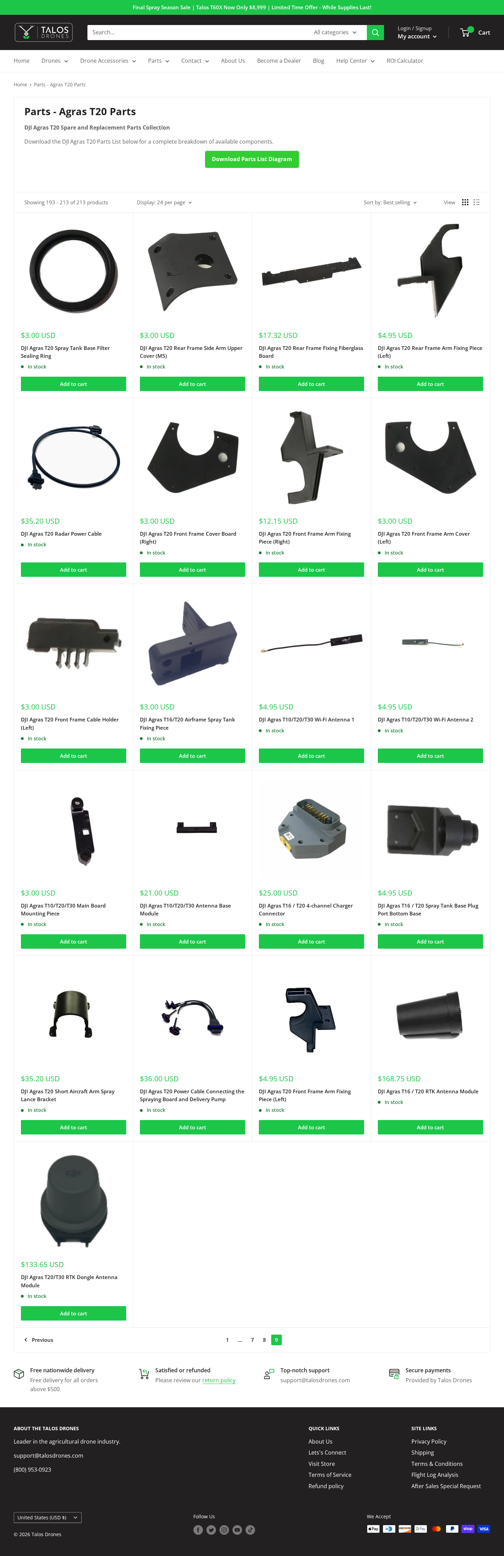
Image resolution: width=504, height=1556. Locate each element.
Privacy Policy (428, 1441)
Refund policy (326, 1486)
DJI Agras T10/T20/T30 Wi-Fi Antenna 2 (425, 719)
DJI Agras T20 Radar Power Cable (61, 533)
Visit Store (322, 1464)
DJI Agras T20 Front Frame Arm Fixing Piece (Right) (305, 537)
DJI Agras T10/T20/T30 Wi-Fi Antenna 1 (307, 719)
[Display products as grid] (465, 202)
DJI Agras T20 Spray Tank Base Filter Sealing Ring (65, 351)
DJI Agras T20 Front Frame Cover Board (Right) (188, 537)
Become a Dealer (279, 60)
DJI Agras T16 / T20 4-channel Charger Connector (306, 909)
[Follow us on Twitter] (211, 1529)
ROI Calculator (405, 60)
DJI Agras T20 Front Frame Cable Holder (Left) (70, 723)
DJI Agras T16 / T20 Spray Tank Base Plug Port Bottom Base (428, 909)
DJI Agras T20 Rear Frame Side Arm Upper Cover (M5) (191, 351)
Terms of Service (330, 1475)
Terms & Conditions (437, 1464)
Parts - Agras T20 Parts (60, 84)
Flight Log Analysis (434, 1475)
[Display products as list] (476, 202)
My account (414, 36)
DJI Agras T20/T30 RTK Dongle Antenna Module (69, 1281)
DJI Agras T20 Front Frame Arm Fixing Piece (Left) (305, 1095)
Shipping (422, 1452)
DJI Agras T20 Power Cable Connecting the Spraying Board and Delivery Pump (192, 1095)
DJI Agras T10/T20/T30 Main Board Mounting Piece (63, 909)
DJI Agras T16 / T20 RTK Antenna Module (428, 1091)
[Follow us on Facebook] (198, 1529)
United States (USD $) (41, 1517)
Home (21, 60)
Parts (155, 60)
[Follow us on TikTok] (250, 1529)
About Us (233, 60)
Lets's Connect (327, 1452)
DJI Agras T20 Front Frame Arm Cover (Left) (424, 537)
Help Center (351, 60)
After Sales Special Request (446, 1486)
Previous (42, 1339)
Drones (51, 60)
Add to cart (73, 383)
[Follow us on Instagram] (224, 1529)
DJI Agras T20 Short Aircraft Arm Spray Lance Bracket (68, 1095)
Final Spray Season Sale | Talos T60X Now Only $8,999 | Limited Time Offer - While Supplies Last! (252, 7)
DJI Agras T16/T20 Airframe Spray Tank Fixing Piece (187, 723)
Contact (191, 60)
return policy (219, 1380)
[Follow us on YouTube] (237, 1529)
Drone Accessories (104, 60)
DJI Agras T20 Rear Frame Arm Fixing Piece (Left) (430, 351)
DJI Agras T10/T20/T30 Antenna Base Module (185, 909)
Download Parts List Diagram (252, 159)
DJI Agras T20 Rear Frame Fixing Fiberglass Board (311, 351)
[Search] (375, 32)
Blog (318, 60)
